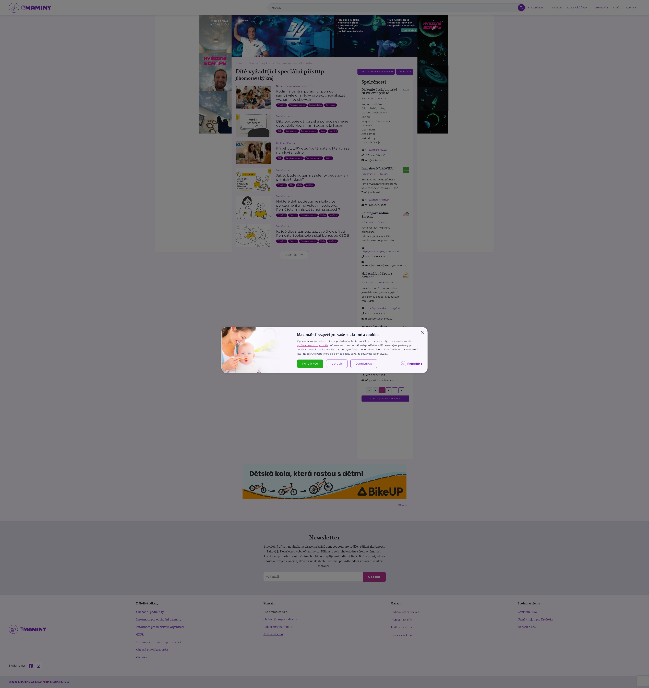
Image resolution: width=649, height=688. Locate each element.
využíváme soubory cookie (312, 345)
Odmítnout (364, 363)
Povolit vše (310, 363)
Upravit (336, 363)
